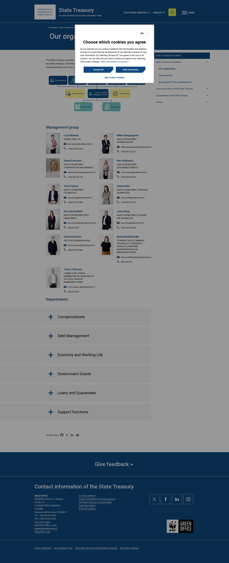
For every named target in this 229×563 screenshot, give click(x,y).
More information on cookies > (115, 61)
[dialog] (114, 53)
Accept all (98, 69)
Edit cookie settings (115, 77)
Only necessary (130, 69)
